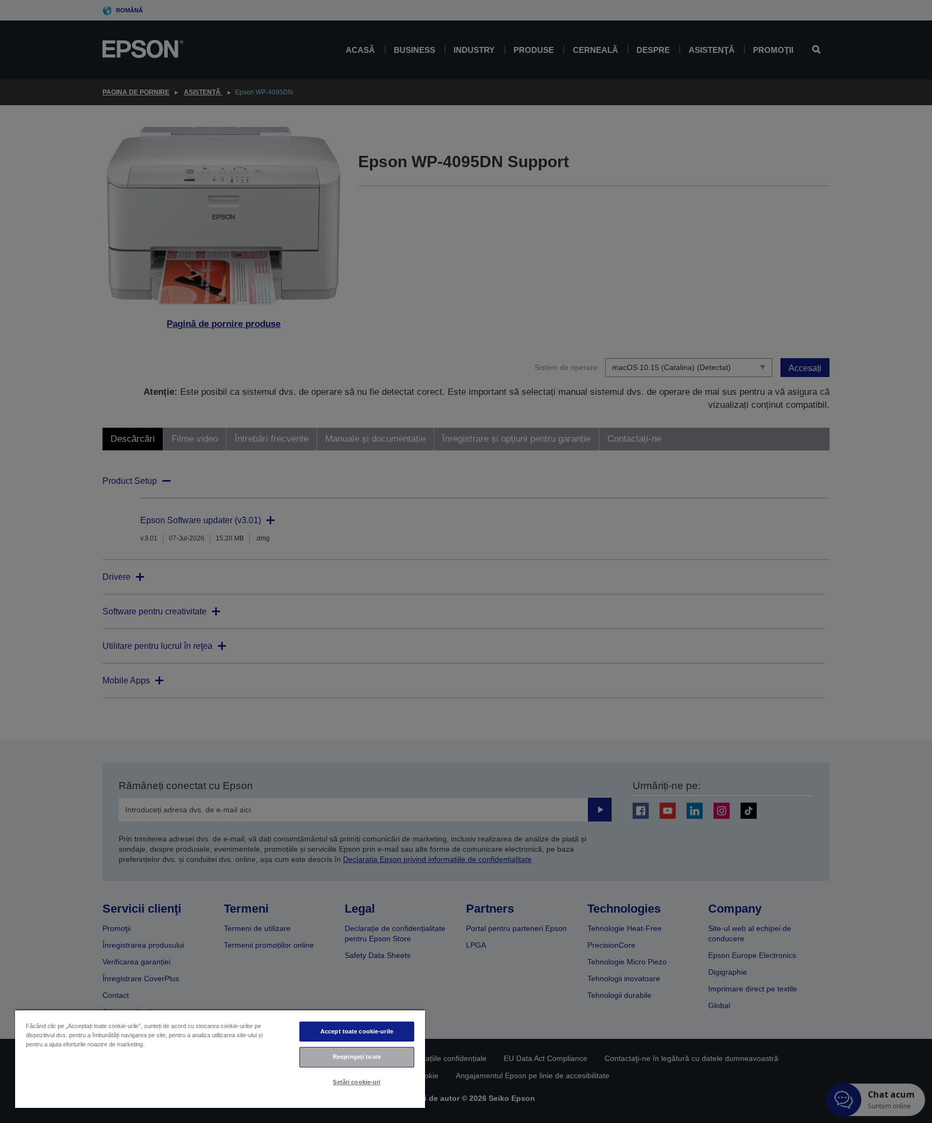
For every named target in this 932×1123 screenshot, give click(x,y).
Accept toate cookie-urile (356, 1031)
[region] (220, 1058)
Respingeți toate (357, 1056)
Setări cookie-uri (356, 1082)
